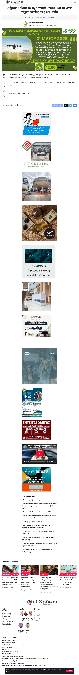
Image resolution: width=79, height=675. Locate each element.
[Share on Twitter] (35, 17)
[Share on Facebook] (32, 17)
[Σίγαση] (52, 462)
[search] (71, 2)
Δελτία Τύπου (26, 93)
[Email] (38, 17)
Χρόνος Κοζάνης (37, 22)
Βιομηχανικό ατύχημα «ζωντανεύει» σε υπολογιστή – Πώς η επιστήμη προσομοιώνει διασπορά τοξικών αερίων (39, 506)
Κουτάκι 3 (44, 574)
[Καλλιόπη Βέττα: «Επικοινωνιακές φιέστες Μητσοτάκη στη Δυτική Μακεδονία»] (30, 570)
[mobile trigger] (3, 2)
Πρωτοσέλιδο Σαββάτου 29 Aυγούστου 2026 (37, 512)
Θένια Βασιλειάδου (31, 619)
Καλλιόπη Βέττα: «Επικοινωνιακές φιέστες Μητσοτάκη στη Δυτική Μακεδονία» (28, 582)
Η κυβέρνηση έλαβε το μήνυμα (32, 522)
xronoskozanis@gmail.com (15, 656)
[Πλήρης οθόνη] (55, 462)
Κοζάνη (15, 574)
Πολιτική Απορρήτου (45, 669)
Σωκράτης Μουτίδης (25, 619)
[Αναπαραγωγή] (24, 462)
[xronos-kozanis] (15, 2)
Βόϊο (19, 93)
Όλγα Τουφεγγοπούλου (27, 631)
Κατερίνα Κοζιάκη (21, 631)
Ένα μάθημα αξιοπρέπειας (31, 500)
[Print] (44, 17)
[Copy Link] (41, 17)
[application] (39, 454)
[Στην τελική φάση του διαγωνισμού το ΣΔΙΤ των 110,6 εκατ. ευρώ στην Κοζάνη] (10, 570)
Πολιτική (25, 574)
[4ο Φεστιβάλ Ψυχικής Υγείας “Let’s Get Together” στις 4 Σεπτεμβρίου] (68, 570)
